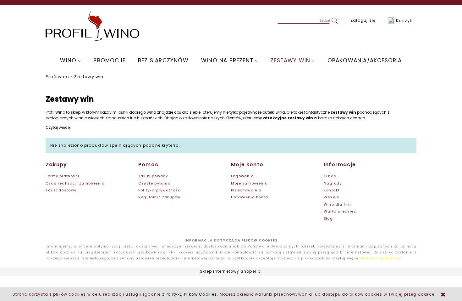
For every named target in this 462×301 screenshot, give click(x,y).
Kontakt (332, 190)
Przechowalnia (246, 190)
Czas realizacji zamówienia (75, 183)
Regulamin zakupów (159, 197)
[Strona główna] (93, 26)
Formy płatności (62, 176)
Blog (328, 218)
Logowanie (242, 176)
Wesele (331, 197)
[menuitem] (70, 60)
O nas (330, 176)
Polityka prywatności (160, 190)
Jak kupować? (153, 176)
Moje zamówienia (249, 183)
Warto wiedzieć (340, 211)
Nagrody (333, 183)
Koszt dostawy (61, 190)
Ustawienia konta (249, 197)
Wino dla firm (338, 204)
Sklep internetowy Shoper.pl (231, 271)
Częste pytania (154, 183)
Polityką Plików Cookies (191, 294)
